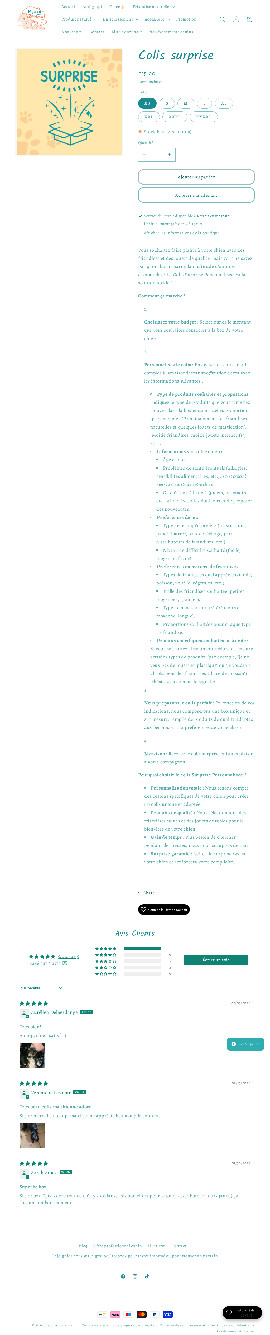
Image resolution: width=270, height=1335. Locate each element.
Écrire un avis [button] (216, 960)
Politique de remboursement (182, 1325)
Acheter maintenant (196, 195)
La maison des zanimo (63, 1325)
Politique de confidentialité (233, 1325)
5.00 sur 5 (68, 956)
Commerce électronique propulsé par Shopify (118, 1325)
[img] (34, 1003)
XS (147, 103)
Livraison (157, 1246)
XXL (148, 117)
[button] (153, 7)
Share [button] (149, 893)
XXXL (175, 117)
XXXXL (203, 117)
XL (224, 103)
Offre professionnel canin (117, 1246)
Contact (179, 1246)
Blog (83, 1246)
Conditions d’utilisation (236, 1331)
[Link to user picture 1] (32, 1055)
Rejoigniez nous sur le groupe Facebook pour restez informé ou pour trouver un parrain (135, 1256)
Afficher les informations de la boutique (182, 233)
